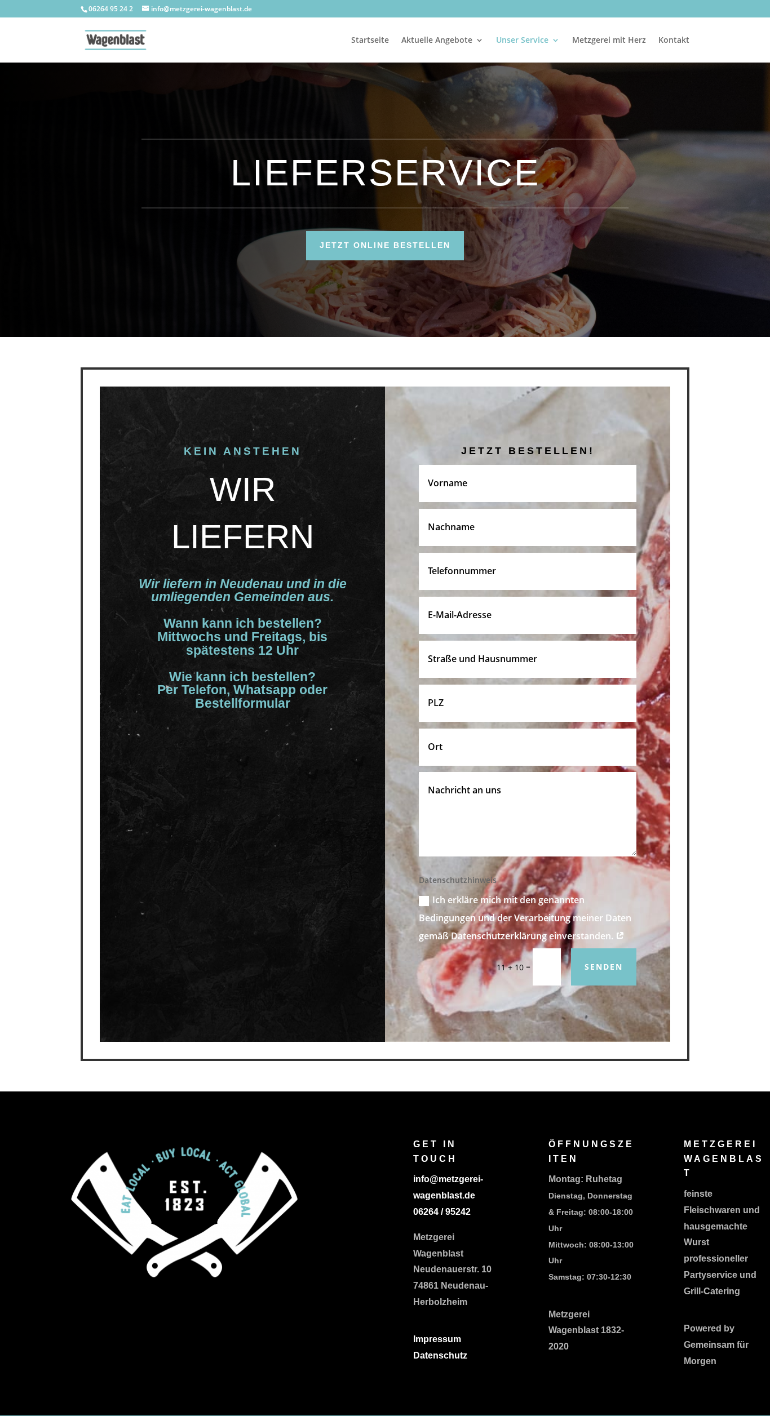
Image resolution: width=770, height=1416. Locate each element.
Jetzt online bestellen (385, 245)
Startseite (370, 40)
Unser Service (522, 40)
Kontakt (673, 40)
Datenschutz (440, 1355)
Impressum (437, 1339)
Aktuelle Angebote (436, 40)
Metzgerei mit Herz (609, 40)
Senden (604, 966)
